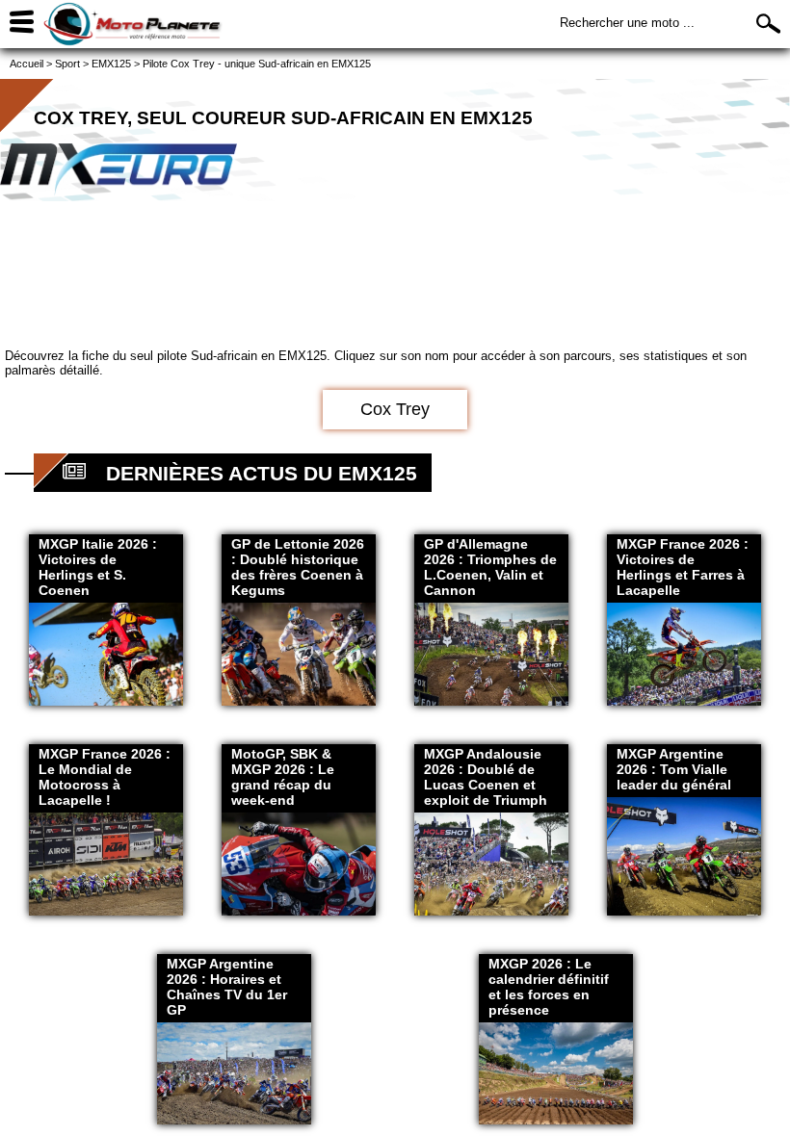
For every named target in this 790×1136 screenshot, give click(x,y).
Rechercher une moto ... (627, 22)
